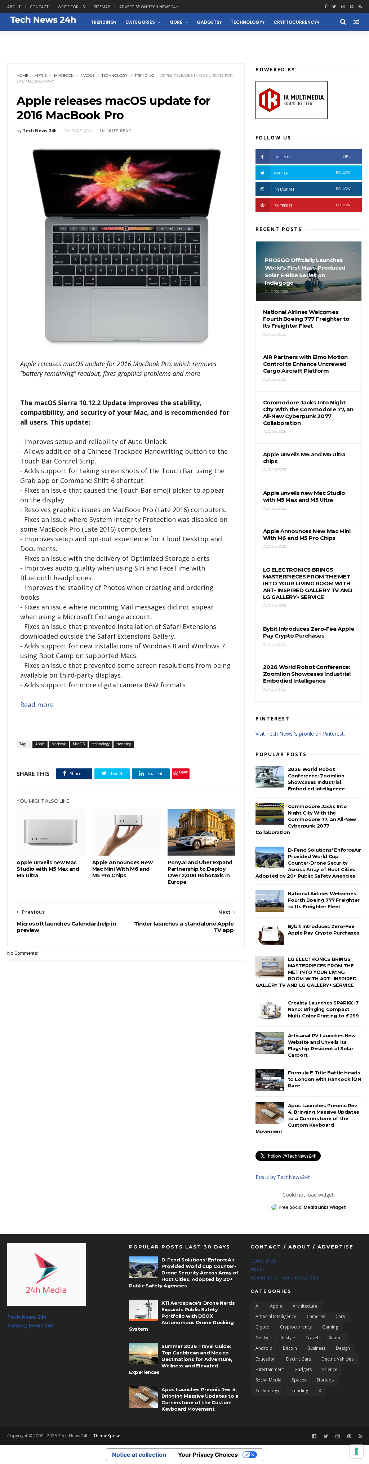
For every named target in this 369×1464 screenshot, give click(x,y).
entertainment (269, 1369)
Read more (37, 704)
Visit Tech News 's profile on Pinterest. (300, 733)
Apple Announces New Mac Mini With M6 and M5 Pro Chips (122, 869)
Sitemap (102, 6)
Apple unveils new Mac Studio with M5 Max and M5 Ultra (48, 869)
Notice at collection (139, 1454)
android (263, 1348)
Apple (41, 75)
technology (246, 22)
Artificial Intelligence (275, 1316)
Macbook (64, 75)
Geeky (261, 1338)
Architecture (305, 1306)
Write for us (71, 6)
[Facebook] (314, 1436)
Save (183, 772)
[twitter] (334, 6)
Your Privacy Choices (208, 1454)
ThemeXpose (106, 1436)
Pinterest (312, 205)
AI (257, 1306)
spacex (299, 1380)
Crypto (262, 1327)
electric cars (298, 1359)
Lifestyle (287, 1338)
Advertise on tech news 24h (148, 6)
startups (325, 1380)
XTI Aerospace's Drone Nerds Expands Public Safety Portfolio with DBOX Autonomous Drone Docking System (182, 1316)
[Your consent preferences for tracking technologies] (356, 1451)
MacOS (87, 75)
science (329, 1369)
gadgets (208, 22)
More (175, 22)
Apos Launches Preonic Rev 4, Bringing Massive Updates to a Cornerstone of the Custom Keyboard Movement (307, 1118)
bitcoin (290, 1348)
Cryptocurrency (295, 22)
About (14, 6)
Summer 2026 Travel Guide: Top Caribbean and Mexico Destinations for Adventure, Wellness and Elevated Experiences (180, 1359)
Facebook (312, 156)
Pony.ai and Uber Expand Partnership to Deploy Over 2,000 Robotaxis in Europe (200, 872)
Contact (39, 6)
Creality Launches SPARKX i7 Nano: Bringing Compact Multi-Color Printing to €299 (323, 1009)
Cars (340, 1316)
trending (102, 22)
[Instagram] (342, 6)
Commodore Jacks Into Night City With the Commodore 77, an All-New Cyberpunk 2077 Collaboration (305, 819)
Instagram (312, 189)
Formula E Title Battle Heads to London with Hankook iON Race (324, 1079)
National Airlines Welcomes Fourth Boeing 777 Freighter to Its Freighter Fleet (324, 900)
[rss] (360, 6)
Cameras (316, 1316)
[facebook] (326, 6)
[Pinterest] (351, 6)
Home (22, 75)
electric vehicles (337, 1359)
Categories (140, 22)
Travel (312, 1338)
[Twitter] (326, 1436)
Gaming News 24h (33, 40)
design (343, 1348)
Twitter (312, 172)
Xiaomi (336, 1338)
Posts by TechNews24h (283, 1177)
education (265, 1359)
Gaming (330, 1327)
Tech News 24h (26, 1316)
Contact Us (263, 1260)
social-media (268, 1380)
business (316, 1348)
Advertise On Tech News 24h (284, 1277)
